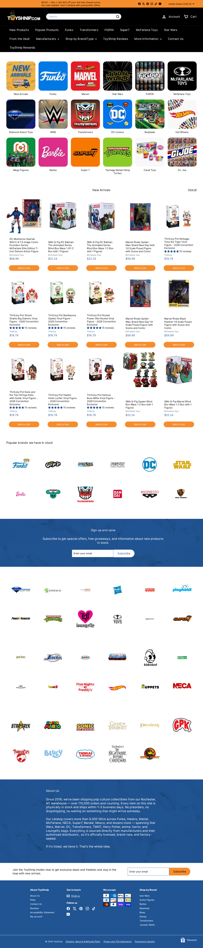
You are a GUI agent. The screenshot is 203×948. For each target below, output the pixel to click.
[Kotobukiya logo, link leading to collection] (182, 658)
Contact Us (175, 38)
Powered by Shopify (145, 941)
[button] (171, 251)
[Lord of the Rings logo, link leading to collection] (150, 725)
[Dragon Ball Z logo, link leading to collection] (53, 687)
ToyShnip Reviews (115, 38)
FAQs (33, 899)
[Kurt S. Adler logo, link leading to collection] (21, 687)
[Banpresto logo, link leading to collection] (150, 494)
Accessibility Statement (42, 912)
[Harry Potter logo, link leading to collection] (21, 658)
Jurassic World (147, 924)
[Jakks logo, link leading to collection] (85, 658)
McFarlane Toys (147, 30)
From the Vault (20, 38)
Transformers (89, 30)
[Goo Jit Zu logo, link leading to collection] (53, 465)
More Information (146, 38)
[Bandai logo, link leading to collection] (117, 494)
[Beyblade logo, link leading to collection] (85, 465)
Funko (69, 30)
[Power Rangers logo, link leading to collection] (21, 619)
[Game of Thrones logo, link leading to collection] (117, 725)
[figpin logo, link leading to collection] (117, 465)
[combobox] (83, 16)
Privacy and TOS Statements (118, 941)
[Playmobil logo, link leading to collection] (182, 590)
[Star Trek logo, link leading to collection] (21, 725)
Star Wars (170, 30)
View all (192, 189)
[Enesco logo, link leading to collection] (53, 590)
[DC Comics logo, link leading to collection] (150, 465)
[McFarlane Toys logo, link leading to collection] (117, 619)
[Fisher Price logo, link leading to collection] (150, 590)
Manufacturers (46, 38)
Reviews (34, 908)
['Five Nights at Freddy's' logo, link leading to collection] (85, 687)
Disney (143, 916)
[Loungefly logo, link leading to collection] (85, 619)
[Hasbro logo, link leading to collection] (117, 590)
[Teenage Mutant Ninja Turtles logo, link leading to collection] (53, 619)
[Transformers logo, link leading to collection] (85, 494)
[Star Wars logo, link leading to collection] (182, 465)
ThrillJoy (168, 255)
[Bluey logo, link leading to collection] (53, 754)
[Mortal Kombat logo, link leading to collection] (150, 754)
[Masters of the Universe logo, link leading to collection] (117, 657)
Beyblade (144, 908)
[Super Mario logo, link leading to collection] (53, 725)
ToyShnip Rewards (22, 47)
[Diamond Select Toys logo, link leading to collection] (21, 590)
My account (36, 916)
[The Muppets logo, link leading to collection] (150, 687)
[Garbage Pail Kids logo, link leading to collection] (182, 725)
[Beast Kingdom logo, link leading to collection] (182, 494)
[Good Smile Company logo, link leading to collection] (85, 590)
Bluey (142, 912)
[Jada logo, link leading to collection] (53, 657)
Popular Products (47, 30)
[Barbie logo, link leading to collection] (21, 494)
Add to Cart (24, 268)
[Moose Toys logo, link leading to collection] (53, 494)
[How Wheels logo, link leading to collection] (117, 687)
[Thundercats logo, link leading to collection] (21, 754)
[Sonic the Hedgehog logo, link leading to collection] (85, 725)
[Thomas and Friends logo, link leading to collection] (85, 754)
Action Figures (147, 899)
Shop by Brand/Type (79, 38)
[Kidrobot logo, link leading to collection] (150, 657)
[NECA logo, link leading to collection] (182, 687)
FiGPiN (109, 30)
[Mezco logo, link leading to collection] (150, 619)
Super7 (125, 30)
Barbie (143, 904)
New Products (19, 30)
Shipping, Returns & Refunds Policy (83, 941)
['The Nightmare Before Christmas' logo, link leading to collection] (117, 754)
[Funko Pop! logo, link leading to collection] (21, 465)
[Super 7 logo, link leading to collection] (182, 619)
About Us (35, 895)
